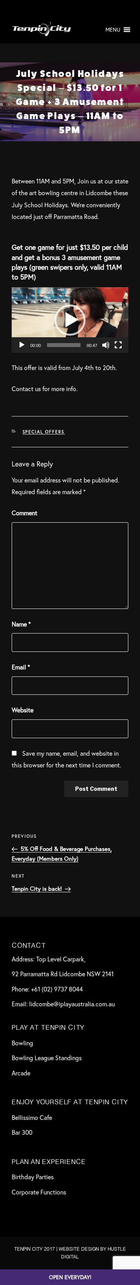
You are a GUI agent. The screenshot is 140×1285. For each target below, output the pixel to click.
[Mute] (106, 345)
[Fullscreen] (118, 345)
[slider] (63, 345)
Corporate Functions (39, 1192)
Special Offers (44, 431)
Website (22, 710)
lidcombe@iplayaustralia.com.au (72, 1004)
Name (21, 624)
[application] (70, 320)
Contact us (26, 388)
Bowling (22, 1043)
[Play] (22, 345)
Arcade (21, 1073)
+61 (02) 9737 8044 (57, 989)
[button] (112, 29)
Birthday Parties (33, 1177)
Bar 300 (22, 1132)
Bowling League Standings (47, 1058)
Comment (24, 513)
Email (21, 667)
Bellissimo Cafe (32, 1117)
